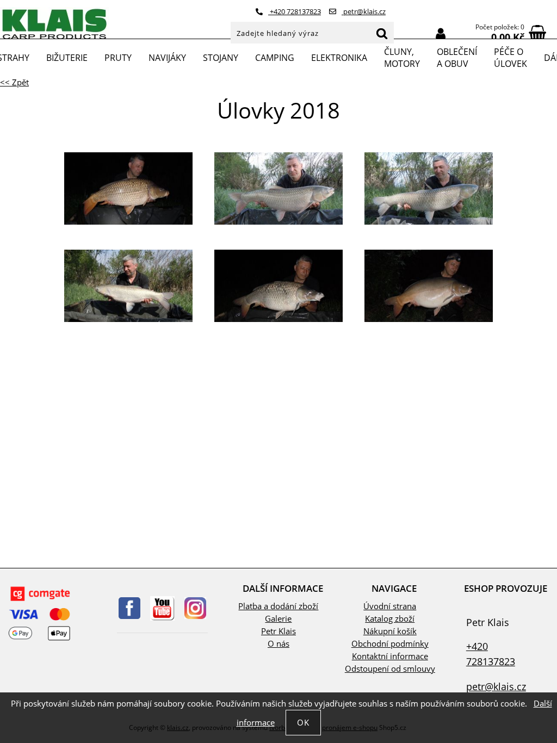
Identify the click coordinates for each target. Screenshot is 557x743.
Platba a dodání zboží (278, 606)
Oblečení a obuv (457, 58)
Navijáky (167, 58)
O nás (278, 643)
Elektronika (339, 58)
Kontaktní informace (390, 656)
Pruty (118, 58)
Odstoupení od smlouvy (390, 668)
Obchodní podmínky (390, 643)
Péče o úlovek (510, 58)
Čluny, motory (402, 58)
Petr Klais (278, 631)
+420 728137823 (294, 11)
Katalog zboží (389, 618)
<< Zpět (14, 82)
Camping (274, 58)
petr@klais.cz (364, 11)
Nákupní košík (390, 631)
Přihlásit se (440, 34)
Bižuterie (67, 58)
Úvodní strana (389, 606)
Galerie (278, 618)
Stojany (220, 58)
